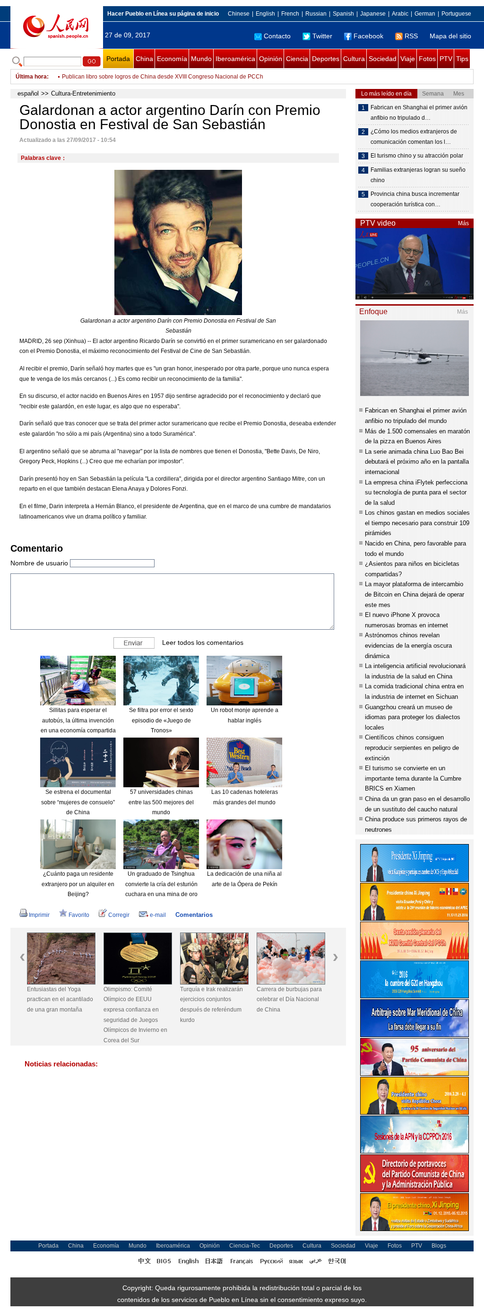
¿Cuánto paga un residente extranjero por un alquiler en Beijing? (78, 884)
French (290, 13)
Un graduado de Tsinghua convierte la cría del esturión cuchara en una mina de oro (161, 884)
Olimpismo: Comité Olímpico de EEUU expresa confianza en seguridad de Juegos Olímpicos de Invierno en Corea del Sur (135, 1015)
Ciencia (297, 58)
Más (463, 223)
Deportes (325, 58)
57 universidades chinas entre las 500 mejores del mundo (161, 802)
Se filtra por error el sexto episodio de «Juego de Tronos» (161, 720)
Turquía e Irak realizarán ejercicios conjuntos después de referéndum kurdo (211, 1004)
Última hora (31, 76)
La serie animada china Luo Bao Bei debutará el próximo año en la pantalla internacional (417, 461)
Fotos (427, 58)
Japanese (373, 13)
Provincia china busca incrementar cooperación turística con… (415, 199)
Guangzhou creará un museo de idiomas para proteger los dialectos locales (412, 717)
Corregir (119, 915)
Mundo (201, 58)
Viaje (407, 58)
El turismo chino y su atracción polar (417, 155)
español (28, 93)
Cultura (354, 58)
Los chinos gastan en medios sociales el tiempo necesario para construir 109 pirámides (417, 523)
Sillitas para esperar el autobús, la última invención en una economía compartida (78, 720)
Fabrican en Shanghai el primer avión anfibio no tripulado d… (419, 112)
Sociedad (383, 58)
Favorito (79, 915)
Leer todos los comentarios (202, 642)
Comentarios (194, 914)
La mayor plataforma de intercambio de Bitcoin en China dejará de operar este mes (414, 594)
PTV (446, 58)
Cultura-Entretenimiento (83, 93)
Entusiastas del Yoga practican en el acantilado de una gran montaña (60, 999)
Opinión (270, 58)
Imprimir (39, 915)
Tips (462, 58)
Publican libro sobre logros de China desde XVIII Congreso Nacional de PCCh (162, 76)
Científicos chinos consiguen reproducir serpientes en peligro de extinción (412, 747)
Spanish (343, 13)
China (144, 58)
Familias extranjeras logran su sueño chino (418, 175)
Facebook (368, 36)
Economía (172, 58)
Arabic (400, 13)
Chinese (239, 13)
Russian (316, 13)
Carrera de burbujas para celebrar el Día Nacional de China (289, 999)
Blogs (439, 1245)
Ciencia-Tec (244, 1245)
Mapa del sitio (450, 36)
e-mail (158, 915)
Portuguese (456, 13)
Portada (118, 58)
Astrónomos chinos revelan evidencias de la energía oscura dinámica (408, 645)
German (425, 13)
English (265, 13)
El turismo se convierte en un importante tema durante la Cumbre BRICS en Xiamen (413, 778)
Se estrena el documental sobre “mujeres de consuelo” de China (78, 802)
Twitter (322, 36)
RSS (411, 36)
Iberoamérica (235, 58)
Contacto (277, 36)
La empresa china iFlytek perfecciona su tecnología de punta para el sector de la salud (416, 492)
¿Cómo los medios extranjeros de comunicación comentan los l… (414, 136)
